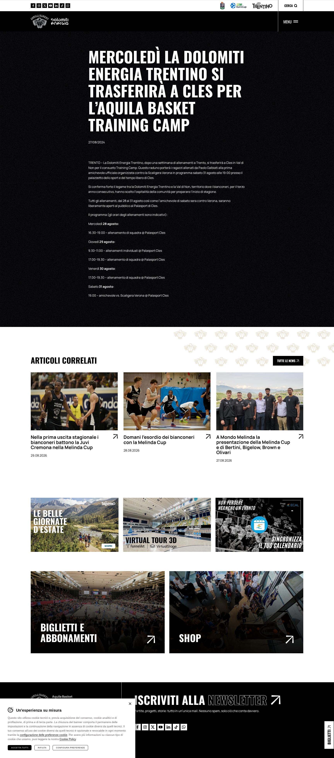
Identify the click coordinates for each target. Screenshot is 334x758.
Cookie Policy (68, 739)
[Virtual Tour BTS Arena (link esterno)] (169, 525)
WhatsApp (68, 5)
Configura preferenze (70, 748)
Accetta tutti (19, 748)
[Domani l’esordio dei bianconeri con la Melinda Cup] (167, 401)
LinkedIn (56, 5)
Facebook (33, 5)
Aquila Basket (40, 21)
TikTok (62, 5)
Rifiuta (42, 748)
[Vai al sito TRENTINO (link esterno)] (262, 5)
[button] (290, 5)
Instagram (39, 5)
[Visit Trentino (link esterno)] (77, 525)
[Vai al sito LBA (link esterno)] (222, 6)
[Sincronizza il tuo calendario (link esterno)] (262, 525)
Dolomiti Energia (60, 21)
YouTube (50, 5)
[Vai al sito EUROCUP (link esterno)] (238, 5)
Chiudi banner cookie (130, 704)
